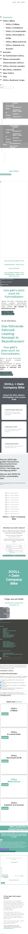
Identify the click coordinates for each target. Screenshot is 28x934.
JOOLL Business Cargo (13, 80)
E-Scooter (10, 162)
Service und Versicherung (9, 630)
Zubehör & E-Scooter (14, 117)
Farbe (2, 877)
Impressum (5, 633)
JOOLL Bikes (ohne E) (16, 42)
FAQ (5, 77)
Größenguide (6, 632)
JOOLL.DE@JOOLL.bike (5, 622)
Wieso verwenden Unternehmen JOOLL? (13, 61)
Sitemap (5, 631)
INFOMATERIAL (6, 607)
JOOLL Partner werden (14, 66)
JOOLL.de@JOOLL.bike (14, 536)
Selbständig (10, 611)
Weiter (3, 882)
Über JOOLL (8, 73)
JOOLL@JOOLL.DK (8, 928)
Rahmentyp (18, 875)
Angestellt (9, 609)
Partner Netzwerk (7, 637)
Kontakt (7, 52)
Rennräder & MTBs (13, 107)
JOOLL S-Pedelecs (14, 28)
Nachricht (7, 554)
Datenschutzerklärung (8, 634)
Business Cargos (12, 114)
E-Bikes (15, 103)
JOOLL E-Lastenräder (16, 31)
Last (21, 547)
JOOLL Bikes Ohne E (14, 780)
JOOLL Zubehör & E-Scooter (15, 47)
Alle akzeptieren (4, 670)
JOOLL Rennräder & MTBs (15, 36)
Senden (14, 555)
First (21, 545)
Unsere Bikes (8, 101)
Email (7, 549)
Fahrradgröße (4, 874)
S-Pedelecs (17, 110)
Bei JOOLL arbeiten (12, 70)
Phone (7, 551)
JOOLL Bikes (9, 21)
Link (26, 694)
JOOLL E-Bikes (13, 24)
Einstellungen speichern (5, 695)
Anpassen (11, 670)
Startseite (7, 17)
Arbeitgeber (10, 610)
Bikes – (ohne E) (14, 112)
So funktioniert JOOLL (13, 56)
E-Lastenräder (10, 105)
